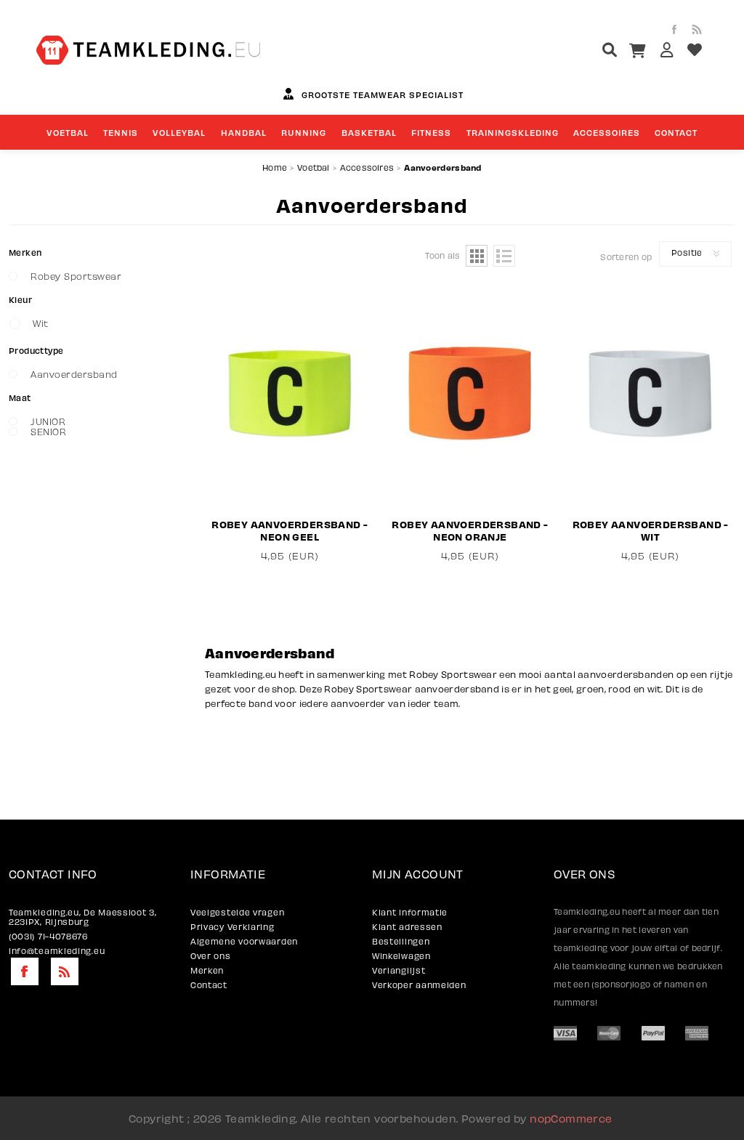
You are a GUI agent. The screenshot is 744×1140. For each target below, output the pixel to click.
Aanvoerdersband (74, 374)
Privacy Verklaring (232, 926)
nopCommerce (571, 1118)
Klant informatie (410, 912)
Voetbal (313, 167)
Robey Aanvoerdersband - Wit (651, 530)
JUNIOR (48, 421)
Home (274, 167)
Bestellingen (400, 941)
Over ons (210, 956)
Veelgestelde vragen (237, 912)
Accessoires (367, 167)
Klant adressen (407, 926)
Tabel (477, 256)
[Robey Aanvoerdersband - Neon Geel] (290, 394)
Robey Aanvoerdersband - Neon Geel (289, 530)
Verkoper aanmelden (419, 985)
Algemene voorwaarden (244, 941)
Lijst (504, 256)
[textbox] (582, 52)
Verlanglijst (398, 970)
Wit (41, 323)
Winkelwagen (401, 956)
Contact (208, 985)
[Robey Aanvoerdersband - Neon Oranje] (470, 394)
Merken (207, 970)
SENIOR (48, 432)
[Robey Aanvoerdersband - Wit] (650, 394)
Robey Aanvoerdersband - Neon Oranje (470, 530)
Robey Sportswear (76, 276)
